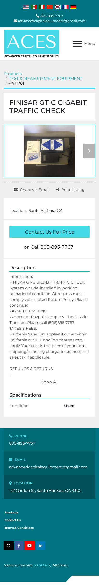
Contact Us (13, 520)
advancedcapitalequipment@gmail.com (52, 21)
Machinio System (18, 565)
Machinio (60, 565)
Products (11, 512)
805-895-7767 (51, 16)
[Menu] (77, 44)
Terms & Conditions (19, 528)
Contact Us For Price (49, 232)
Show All (49, 382)
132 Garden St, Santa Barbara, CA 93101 (45, 490)
